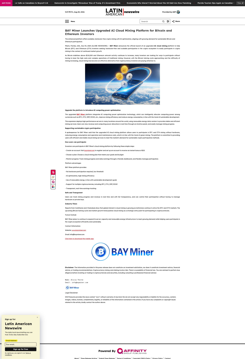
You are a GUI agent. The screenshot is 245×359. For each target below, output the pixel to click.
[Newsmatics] (53, 186)
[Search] (163, 21)
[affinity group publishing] (53, 182)
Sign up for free (20, 349)
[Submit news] (53, 172)
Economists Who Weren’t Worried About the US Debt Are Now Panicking (159, 3)
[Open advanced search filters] (168, 21)
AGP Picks (6, 3)
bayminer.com (89, 150)
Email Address (11, 341)
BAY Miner (81, 114)
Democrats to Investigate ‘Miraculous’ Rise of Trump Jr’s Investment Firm (87, 3)
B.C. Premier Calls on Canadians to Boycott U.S (27, 3)
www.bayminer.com (79, 230)
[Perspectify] (53, 177)
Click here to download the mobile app (79, 239)
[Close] (37, 317)
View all (240, 3)
